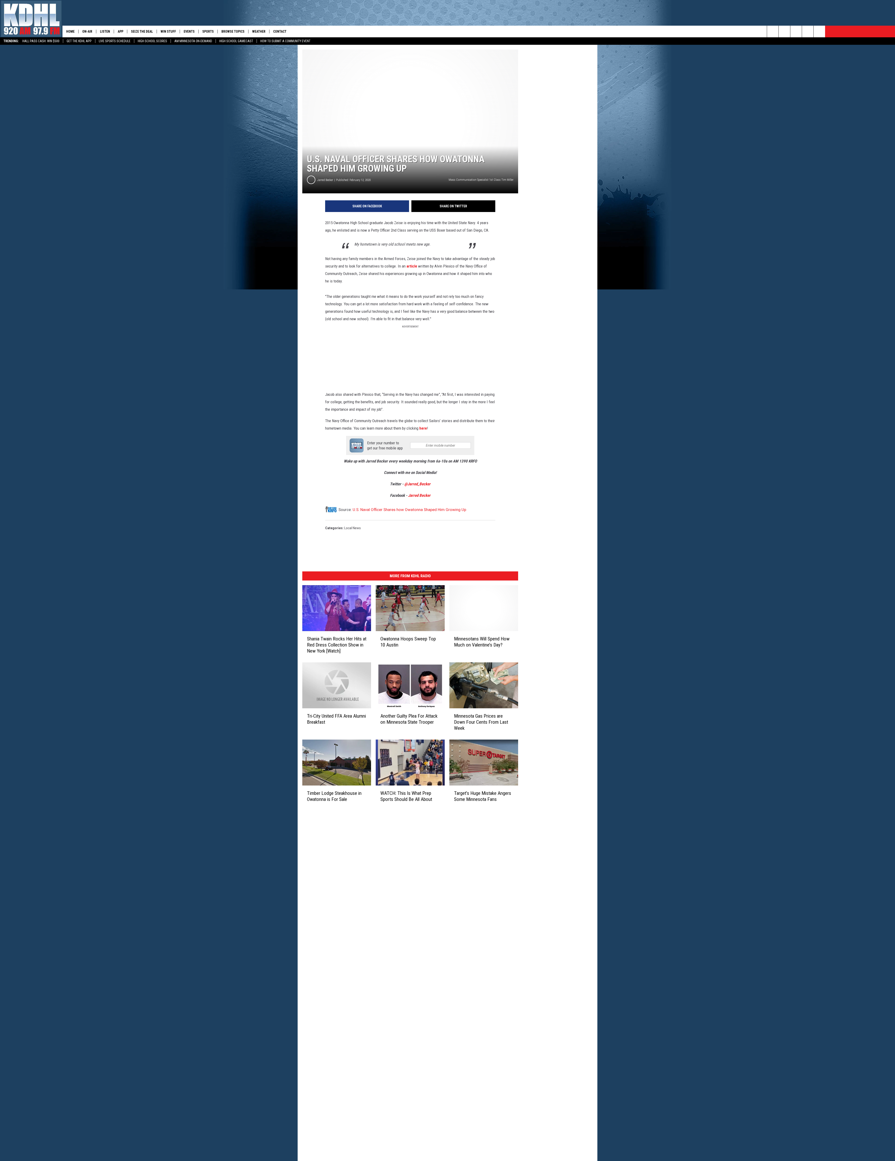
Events (189, 31)
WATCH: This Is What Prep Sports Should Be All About (406, 796)
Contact (279, 31)
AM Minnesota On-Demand (193, 41)
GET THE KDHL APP (79, 41)
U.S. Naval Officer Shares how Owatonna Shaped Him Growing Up (409, 509)
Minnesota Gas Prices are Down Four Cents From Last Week (481, 722)
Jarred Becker (325, 180)
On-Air (87, 31)
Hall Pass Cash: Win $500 (40, 41)
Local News (352, 528)
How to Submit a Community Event (285, 41)
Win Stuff (168, 31)
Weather (258, 31)
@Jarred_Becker (417, 484)
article (411, 266)
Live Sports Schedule (115, 41)
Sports (208, 31)
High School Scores (152, 41)
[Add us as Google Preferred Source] (784, 31)
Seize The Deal (142, 31)
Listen (105, 31)
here (423, 428)
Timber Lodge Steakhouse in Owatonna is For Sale (334, 796)
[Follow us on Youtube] (819, 31)
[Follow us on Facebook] (796, 31)
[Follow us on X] (807, 31)
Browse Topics (232, 31)
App (120, 31)
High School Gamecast (236, 41)
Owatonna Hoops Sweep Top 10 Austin (408, 642)
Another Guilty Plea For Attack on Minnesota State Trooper (408, 719)
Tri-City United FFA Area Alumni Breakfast (336, 719)
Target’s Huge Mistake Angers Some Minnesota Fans (482, 796)
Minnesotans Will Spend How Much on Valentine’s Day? (481, 642)
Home (70, 31)
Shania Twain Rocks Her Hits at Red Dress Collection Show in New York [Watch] (336, 645)
